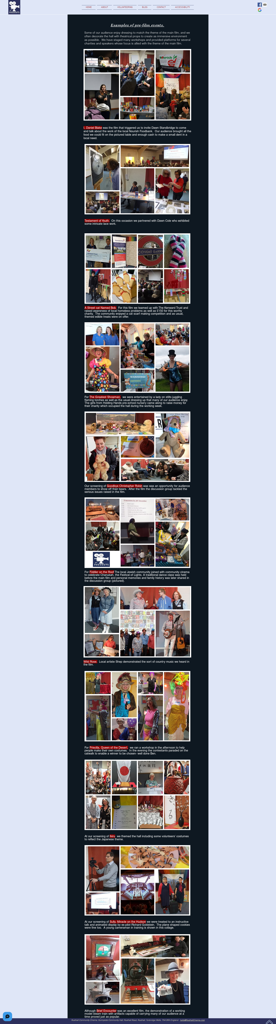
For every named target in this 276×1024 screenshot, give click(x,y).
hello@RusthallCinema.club (192, 1020)
